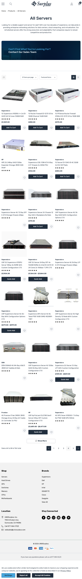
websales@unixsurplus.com (15, 530)
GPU (3, 484)
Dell (43, 480)
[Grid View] (73, 77)
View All (45, 502)
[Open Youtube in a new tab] (48, 517)
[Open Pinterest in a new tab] (68, 517)
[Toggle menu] (3, 3)
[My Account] (71, 4)
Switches (5, 488)
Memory (4, 491)
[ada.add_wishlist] (24, 127)
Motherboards (7, 498)
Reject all (24, 575)
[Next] (78, 448)
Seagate (45, 498)
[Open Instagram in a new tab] (53, 517)
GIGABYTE (46, 491)
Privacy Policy (65, 571)
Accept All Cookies (42, 575)
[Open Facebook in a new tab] (43, 517)
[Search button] (11, 4)
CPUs (4, 495)
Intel (43, 488)
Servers (4, 477)
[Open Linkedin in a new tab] (58, 517)
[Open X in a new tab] (63, 517)
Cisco (44, 495)
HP (43, 484)
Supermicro (46, 477)
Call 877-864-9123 (12, 526)
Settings (8, 575)
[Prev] (48, 448)
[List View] (78, 77)
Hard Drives (6, 480)
